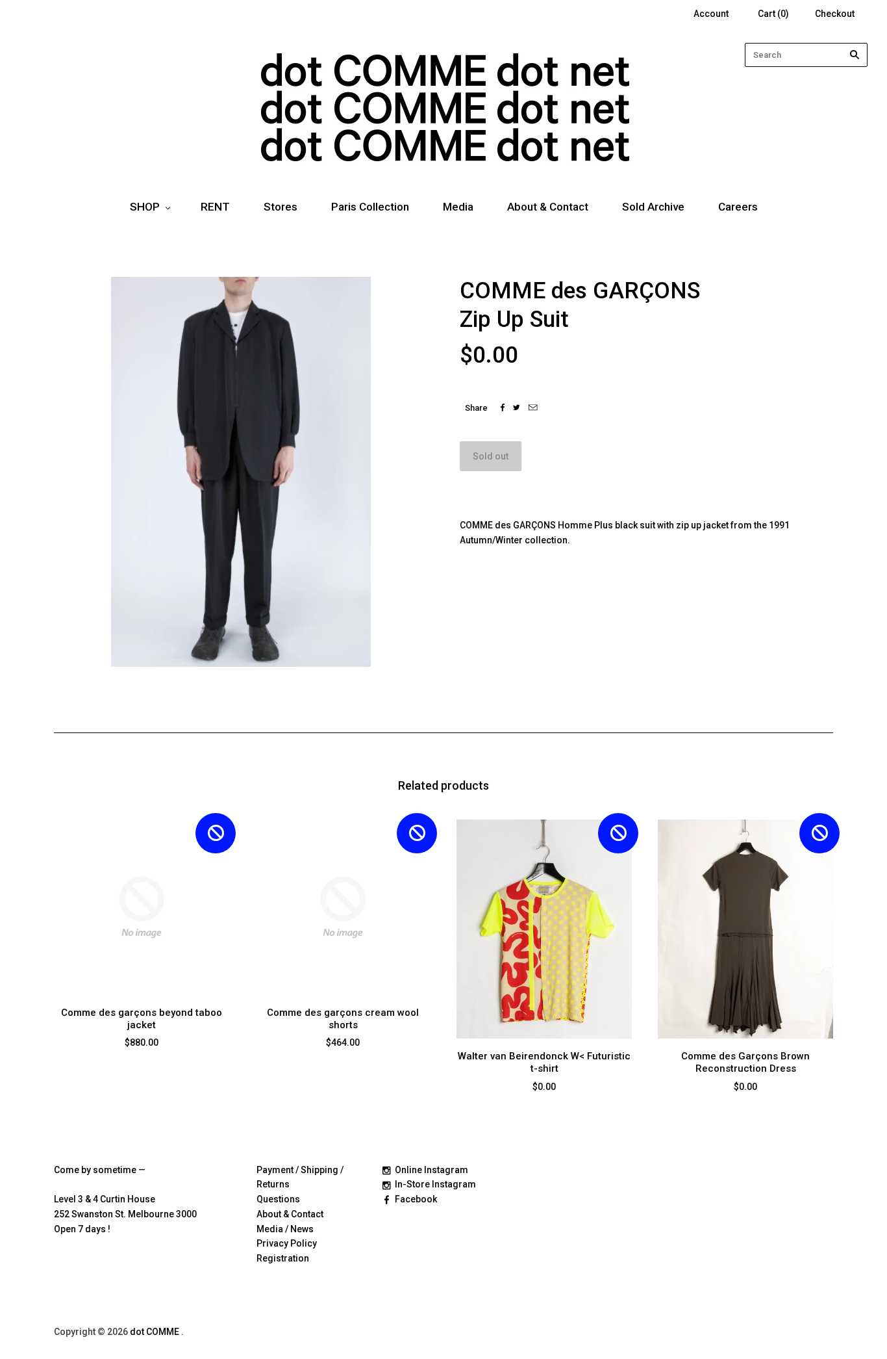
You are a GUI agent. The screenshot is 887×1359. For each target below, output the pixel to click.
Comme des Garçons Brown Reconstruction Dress (745, 1062)
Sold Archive (653, 206)
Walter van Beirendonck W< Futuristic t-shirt (544, 1062)
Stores (280, 206)
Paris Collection (370, 206)
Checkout (835, 13)
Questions (278, 1199)
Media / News (285, 1229)
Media (458, 206)
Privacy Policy (286, 1243)
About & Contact (547, 206)
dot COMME (155, 1332)
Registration (282, 1258)
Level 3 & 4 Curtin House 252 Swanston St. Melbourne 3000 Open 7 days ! (125, 1214)
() (773, 13)
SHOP (145, 206)
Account (711, 13)
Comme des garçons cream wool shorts (343, 1019)
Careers (738, 206)
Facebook (416, 1199)
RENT (215, 206)
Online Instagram (431, 1170)
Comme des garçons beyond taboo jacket (141, 1019)
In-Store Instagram (435, 1184)
